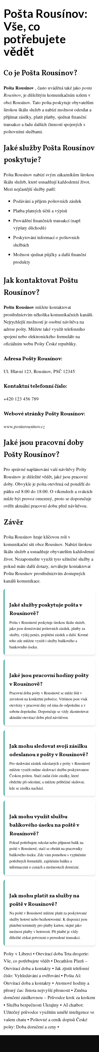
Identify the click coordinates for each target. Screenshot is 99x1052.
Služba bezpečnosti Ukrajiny (32, 1005)
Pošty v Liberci (18, 954)
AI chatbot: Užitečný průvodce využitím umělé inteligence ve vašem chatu (49, 1012)
